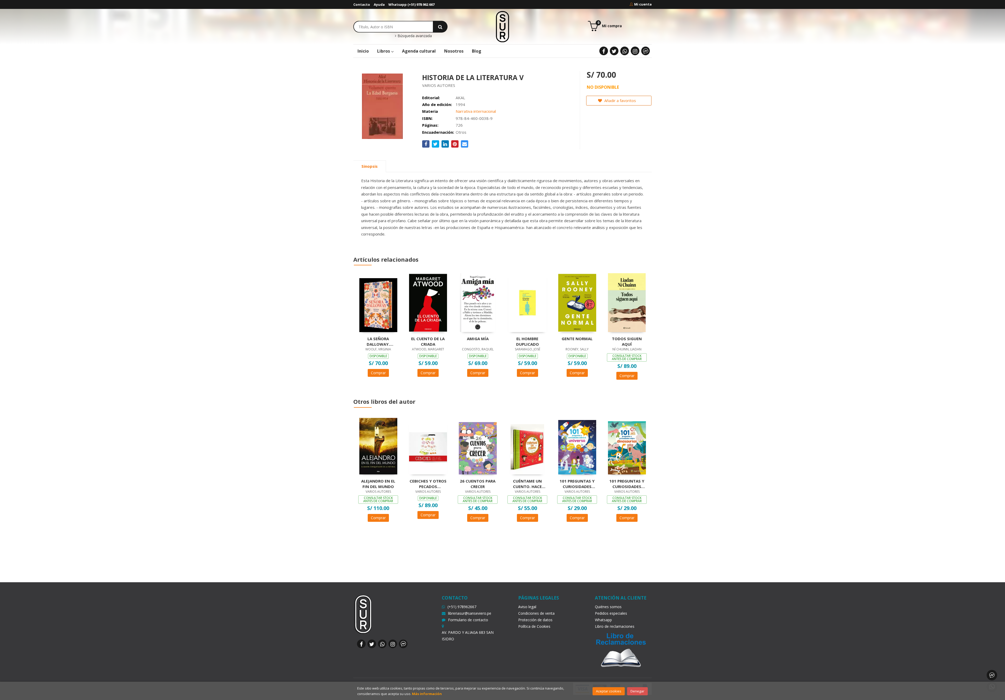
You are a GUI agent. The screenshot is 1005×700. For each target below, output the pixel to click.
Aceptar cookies (608, 691)
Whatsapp (603, 619)
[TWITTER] (614, 51)
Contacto (361, 4)
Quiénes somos (608, 606)
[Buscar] (440, 26)
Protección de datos (535, 619)
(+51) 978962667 (462, 606)
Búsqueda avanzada (414, 36)
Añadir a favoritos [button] (619, 100)
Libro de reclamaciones (614, 626)
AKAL (460, 97)
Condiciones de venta (536, 613)
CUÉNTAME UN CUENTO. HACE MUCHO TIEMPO (527, 483)
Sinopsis (369, 166)
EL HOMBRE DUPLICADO (527, 341)
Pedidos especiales (611, 613)
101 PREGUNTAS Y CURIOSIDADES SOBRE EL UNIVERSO (577, 483)
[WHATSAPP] (624, 51)
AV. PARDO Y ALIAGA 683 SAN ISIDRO (468, 635)
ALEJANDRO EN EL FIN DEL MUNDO (378, 483)
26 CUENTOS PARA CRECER (477, 483)
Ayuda (379, 4)
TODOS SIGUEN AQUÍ (627, 341)
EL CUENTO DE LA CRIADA (428, 341)
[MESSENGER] (645, 51)
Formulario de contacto (468, 619)
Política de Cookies (534, 626)
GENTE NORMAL (577, 338)
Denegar (637, 691)
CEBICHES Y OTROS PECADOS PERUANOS (428, 483)
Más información (427, 693)
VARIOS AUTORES (438, 85)
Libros (384, 51)
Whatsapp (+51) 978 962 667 (411, 4)
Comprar (378, 372)
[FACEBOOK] (603, 51)
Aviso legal (527, 606)
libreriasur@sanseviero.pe (469, 613)
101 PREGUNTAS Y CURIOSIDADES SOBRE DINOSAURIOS (626, 483)
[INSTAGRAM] (635, 51)
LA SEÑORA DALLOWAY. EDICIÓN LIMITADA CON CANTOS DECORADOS (378, 341)
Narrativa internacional (476, 111)
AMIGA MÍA (478, 338)
